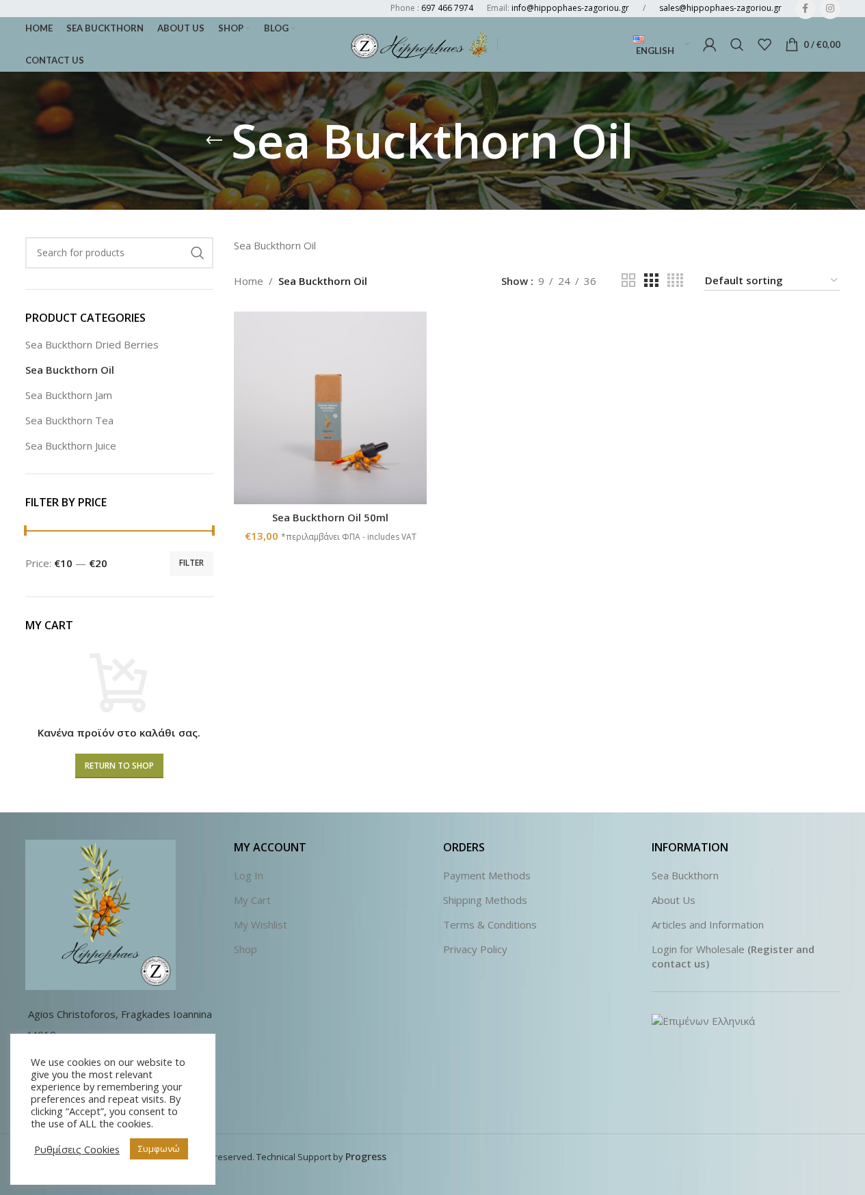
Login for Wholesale (698, 949)
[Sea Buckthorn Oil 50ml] (330, 408)
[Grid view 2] (628, 280)
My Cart (252, 900)
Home (248, 281)
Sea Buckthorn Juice (70, 445)
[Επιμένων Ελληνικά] (703, 1019)
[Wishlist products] (764, 44)
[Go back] (214, 140)
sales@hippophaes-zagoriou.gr (720, 8)
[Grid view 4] (675, 280)
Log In (248, 875)
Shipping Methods (485, 900)
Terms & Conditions (490, 924)
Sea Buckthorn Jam (68, 395)
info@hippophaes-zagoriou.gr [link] (570, 8)
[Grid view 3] (651, 280)
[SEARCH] (197, 253)
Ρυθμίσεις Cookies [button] (77, 1149)
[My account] (709, 44)
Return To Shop (119, 765)
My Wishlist (260, 924)
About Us (673, 900)
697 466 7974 (447, 8)
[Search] (737, 44)
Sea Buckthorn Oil (69, 369)
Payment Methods (487, 875)
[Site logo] (420, 43)
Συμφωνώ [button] (159, 1148)
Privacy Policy (475, 949)
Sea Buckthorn (685, 875)
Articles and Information (708, 924)
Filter (191, 562)
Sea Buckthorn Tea (69, 420)
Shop (245, 949)
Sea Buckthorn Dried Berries (92, 344)
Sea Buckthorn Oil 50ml (330, 517)
